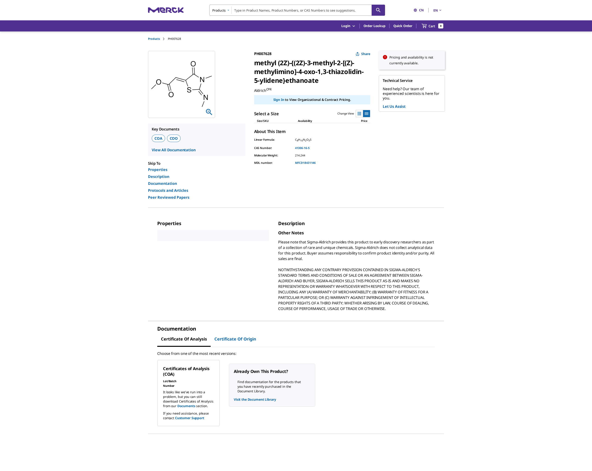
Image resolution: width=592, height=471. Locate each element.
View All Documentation (173, 150)
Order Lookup (374, 26)
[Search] (378, 10)
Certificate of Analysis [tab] (184, 339)
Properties (157, 169)
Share (365, 54)
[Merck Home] (166, 10)
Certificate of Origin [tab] (235, 339)
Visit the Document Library (255, 399)
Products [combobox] (219, 10)
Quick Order (402, 26)
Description (158, 176)
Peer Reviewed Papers (168, 197)
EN (435, 10)
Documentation (162, 183)
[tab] (158, 38)
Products (154, 39)
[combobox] (297, 10)
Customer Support (189, 418)
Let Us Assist (394, 106)
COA (158, 138)
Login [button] (345, 26)
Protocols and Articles (168, 190)
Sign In (278, 99)
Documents (186, 406)
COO (174, 138)
